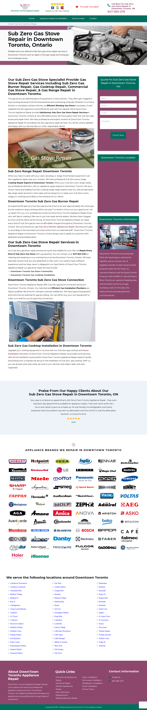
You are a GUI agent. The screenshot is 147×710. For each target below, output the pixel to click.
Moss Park (58, 646)
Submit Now (118, 135)
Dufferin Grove (15, 631)
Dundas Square (15, 635)
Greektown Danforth (17, 587)
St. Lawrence (103, 620)
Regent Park (103, 598)
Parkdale (102, 587)
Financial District (16, 653)
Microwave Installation (92, 680)
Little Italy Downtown (62, 631)
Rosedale (102, 605)
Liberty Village (59, 627)
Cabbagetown (15, 605)
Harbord (57, 594)
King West (58, 616)
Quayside (102, 591)
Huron (56, 605)
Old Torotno (58, 649)
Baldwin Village (16, 594)
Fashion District (16, 649)
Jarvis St (57, 609)
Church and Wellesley (18, 609)
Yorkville (102, 646)
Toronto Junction (105, 635)
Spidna (101, 613)
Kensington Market (61, 613)
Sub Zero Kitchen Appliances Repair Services (61, 227)
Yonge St (102, 642)
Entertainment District (18, 646)
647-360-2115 (116, 11)
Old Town (58, 653)
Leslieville (58, 624)
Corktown (14, 620)
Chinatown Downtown (18, 583)
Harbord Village (60, 598)
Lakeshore (58, 620)
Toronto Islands (104, 631)
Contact (92, 18)
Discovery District (16, 624)
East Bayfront (15, 638)
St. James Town (104, 616)
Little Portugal (59, 638)
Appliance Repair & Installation (53, 18)
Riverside (102, 602)
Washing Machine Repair (66, 698)
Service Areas (78, 18)
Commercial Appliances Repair (66, 678)
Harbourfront (59, 602)
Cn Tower (14, 616)
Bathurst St (14, 598)
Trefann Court (104, 638)
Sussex (101, 624)
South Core (103, 609)
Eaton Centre (15, 642)
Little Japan (58, 635)
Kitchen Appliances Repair (64, 687)
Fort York (57, 583)
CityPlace (13, 613)
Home (32, 18)
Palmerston (103, 583)
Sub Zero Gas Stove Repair (26, 24)
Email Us (116, 677)
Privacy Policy (88, 689)
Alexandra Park (16, 591)
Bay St (12, 602)
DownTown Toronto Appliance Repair (88, 707)
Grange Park (59, 591)
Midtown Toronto (60, 642)
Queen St (102, 594)
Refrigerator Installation (92, 683)
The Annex (103, 627)
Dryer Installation (89, 677)
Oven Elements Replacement (62, 693)
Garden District (60, 587)
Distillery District (16, 627)
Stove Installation (89, 686)
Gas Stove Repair (63, 683)
